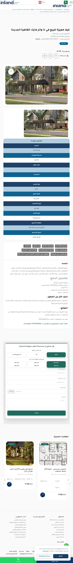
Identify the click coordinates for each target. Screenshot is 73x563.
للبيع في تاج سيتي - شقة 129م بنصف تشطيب (52, 470)
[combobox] (11, 391)
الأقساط (41, 250)
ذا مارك (12, 274)
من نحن (21, 551)
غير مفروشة (55, 254)
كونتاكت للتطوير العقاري (19, 530)
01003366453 (43, 319)
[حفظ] (50, 56)
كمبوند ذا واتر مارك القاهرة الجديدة (23, 9)
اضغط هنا (46, 551)
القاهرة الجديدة (63, 274)
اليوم (56, 354)
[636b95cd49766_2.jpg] (46, 123)
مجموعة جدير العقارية (20, 534)
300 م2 (44, 246)
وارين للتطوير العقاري (20, 527)
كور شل (24, 250)
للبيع (57, 250)
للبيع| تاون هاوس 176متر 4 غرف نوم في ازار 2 (18, 470)
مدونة (27, 551)
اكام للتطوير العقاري (20, 525)
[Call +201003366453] (68, 2)
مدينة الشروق (60, 537)
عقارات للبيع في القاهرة (58, 534)
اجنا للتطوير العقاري (20, 537)
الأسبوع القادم (17, 354)
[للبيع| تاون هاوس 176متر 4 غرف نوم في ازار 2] (6, 484)
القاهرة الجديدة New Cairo (44, 9)
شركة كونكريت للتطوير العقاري (17, 522)
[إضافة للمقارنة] (44, 56)
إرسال (36, 413)
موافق (61, 556)
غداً (36, 354)
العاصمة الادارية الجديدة (57, 525)
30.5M (58, 246)
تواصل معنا (13, 551)
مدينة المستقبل (59, 532)
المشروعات (58, 9)
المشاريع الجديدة (11, 554)
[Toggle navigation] (71, 2)
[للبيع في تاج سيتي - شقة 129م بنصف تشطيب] (39, 494)
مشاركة (63, 56)
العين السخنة (60, 530)
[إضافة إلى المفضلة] (56, 56)
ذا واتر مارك (15, 271)
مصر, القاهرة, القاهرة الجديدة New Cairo (31, 254)
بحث (33, 551)
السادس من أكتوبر (59, 527)
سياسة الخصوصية (26, 554)
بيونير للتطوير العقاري (20, 520)
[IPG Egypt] (9, 2)
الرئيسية (67, 9)
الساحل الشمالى (59, 522)
